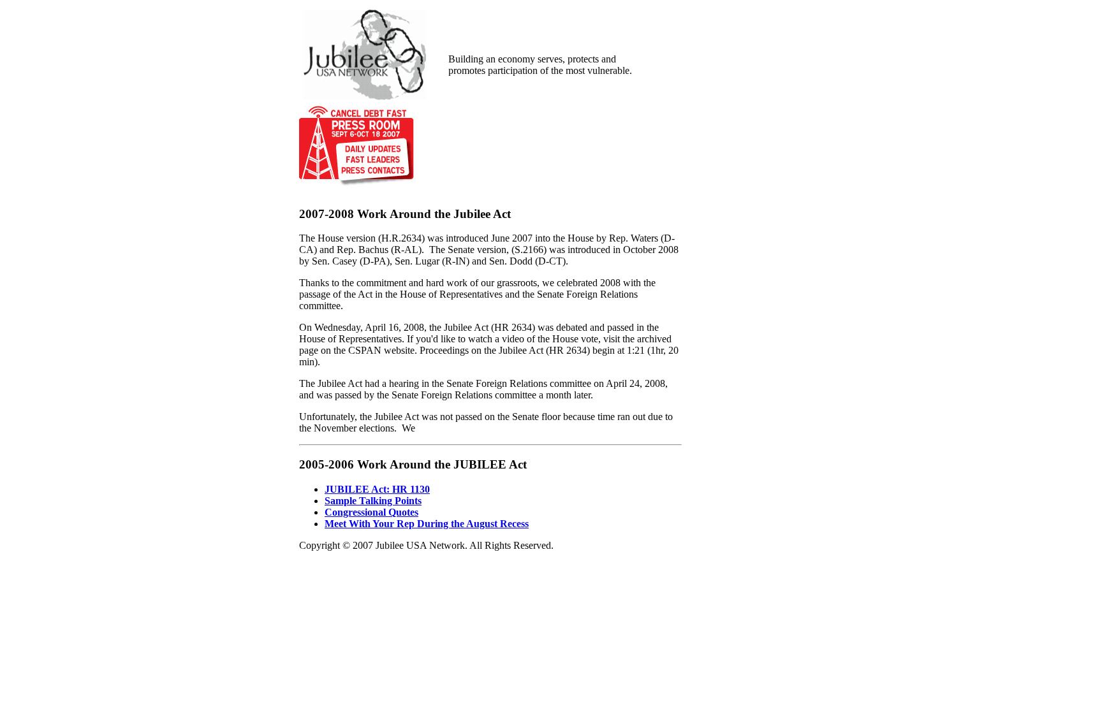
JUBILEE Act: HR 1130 (377, 489)
